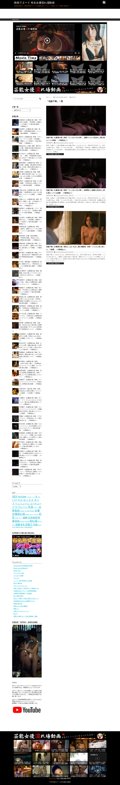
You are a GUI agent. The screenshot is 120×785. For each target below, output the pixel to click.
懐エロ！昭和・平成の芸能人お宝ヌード (26, 598)
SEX (14, 496)
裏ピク (16, 614)
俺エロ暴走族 (18, 583)
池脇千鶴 (71, 143)
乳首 (30, 507)
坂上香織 (27, 511)
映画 (17, 521)
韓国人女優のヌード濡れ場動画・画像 (25, 616)
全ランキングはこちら (21, 586)
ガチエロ (16, 578)
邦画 (35, 524)
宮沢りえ (31, 514)
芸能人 (29, 524)
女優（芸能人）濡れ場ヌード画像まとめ (26, 588)
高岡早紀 (18, 527)
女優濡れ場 (18, 514)
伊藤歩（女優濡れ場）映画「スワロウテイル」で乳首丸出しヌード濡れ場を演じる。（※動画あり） (30, 418)
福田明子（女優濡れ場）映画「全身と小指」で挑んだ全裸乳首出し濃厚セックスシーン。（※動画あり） (30, 282)
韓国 (14, 527)
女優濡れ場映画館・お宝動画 (23, 593)
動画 (17, 510)
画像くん (16, 608)
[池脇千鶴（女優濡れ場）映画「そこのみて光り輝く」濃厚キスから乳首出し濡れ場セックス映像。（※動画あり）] (76, 135)
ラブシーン (21, 507)
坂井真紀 (32, 511)
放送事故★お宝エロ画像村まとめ (24, 601)
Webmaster (15, 19)
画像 (17, 524)
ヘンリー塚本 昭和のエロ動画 (23, 580)
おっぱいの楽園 (18, 575)
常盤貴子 (17, 518)
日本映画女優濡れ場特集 (61, 143)
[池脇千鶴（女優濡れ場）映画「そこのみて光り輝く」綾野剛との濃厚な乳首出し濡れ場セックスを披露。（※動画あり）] (76, 188)
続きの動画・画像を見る (54, 154)
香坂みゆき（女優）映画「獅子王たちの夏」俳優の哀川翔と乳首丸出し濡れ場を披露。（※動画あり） (30, 148)
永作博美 (27, 521)
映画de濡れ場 (18, 603)
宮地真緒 (27, 514)
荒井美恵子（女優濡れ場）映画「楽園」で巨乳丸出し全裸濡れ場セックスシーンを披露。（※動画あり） (30, 308)
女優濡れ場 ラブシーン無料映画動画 (25, 591)
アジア (33, 497)
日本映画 (32, 517)
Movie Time (17, 570)
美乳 (22, 524)
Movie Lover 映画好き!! (21, 568)
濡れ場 (33, 521)
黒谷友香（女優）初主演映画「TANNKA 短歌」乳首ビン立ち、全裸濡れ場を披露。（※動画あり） (30, 238)
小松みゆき (36, 514)
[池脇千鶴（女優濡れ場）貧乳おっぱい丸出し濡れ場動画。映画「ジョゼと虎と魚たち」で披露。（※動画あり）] (76, 244)
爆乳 (38, 521)
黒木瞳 (26, 527)
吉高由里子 (22, 511)
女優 (37, 510)
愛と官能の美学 (18, 596)
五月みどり (36, 507)
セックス (28, 500)
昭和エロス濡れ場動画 (21, 606)
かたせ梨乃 (29, 497)
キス (20, 500)
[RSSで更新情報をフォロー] (104, 2)
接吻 (25, 517)
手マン (20, 518)
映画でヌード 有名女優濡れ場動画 (34, 2)
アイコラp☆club (19, 573)
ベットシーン (22, 503)
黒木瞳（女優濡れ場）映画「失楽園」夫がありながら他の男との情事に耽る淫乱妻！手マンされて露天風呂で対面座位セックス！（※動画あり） (27, 327)
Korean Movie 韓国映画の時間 (23, 565)
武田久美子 (22, 521)
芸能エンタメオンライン (21, 611)
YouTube (21, 496)
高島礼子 (22, 527)
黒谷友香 (30, 527)
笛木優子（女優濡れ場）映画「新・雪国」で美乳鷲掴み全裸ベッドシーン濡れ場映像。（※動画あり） (30, 131)
